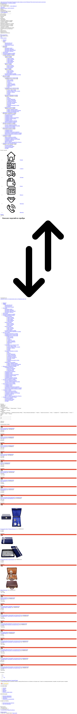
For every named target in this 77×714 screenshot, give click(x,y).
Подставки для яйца (11, 103)
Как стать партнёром (7, 703)
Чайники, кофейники (11, 84)
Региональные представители (8, 702)
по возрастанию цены (12, 298)
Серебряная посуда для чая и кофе (11, 77)
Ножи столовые (10, 70)
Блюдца (8, 81)
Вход (6, 34)
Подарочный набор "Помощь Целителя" (8, 528)
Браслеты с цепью (10, 369)
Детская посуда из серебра (10, 126)
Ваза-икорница (3, 489)
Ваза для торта (3, 437)
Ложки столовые (10, 58)
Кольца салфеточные (11, 99)
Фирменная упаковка (9, 147)
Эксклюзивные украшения (10, 114)
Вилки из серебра (8, 63)
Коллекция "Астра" (8, 48)
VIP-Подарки (5, 52)
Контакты (4, 690)
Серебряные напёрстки (9, 140)
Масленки (9, 104)
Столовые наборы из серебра (10, 73)
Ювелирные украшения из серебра (9, 112)
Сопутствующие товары (9, 146)
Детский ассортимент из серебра (9, 122)
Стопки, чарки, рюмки (11, 345)
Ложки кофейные (10, 61)
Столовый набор (3, 633)
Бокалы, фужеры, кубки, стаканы (13, 91)
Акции (4, 40)
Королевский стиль (8, 42)
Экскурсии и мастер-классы (3, 8)
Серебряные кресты (9, 129)
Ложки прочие (10, 62)
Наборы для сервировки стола (13, 111)
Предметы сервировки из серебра (11, 95)
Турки (8, 86)
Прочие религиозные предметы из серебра (13, 388)
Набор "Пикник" (3, 598)
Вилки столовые (10, 65)
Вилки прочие (10, 67)
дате (25, 298)
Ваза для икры (3, 481)
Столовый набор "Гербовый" (6, 607)
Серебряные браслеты (9, 367)
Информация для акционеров (8, 699)
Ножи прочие (9, 72)
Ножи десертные (10, 71)
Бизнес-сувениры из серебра (10, 137)
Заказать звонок (3, 37)
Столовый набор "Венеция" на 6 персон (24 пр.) (9, 624)
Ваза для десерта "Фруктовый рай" (7, 498)
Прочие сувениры (8, 141)
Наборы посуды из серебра (10, 107)
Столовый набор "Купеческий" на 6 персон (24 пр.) (10, 641)
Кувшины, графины (11, 92)
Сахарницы (9, 82)
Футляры (6, 148)
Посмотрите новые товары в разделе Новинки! (21, 1)
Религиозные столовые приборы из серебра (13, 132)
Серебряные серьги (8, 116)
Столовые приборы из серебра (9, 54)
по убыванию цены (20, 298)
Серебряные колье (8, 119)
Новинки (4, 39)
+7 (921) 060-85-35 (13, 6)
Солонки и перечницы (11, 100)
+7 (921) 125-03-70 (10, 8)
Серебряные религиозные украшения (12, 131)
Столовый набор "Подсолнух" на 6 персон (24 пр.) (10, 650)
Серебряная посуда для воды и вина (12, 87)
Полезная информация (7, 695)
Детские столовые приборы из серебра (12, 125)
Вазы (8, 97)
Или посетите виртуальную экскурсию (38, 1)
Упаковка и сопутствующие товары (10, 143)
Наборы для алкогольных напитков (14, 110)
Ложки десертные (10, 59)
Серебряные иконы (8, 130)
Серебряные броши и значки (10, 118)
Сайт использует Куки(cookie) (6, 1)
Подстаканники (10, 80)
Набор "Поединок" (4, 590)
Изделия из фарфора (9, 145)
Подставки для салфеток (12, 102)
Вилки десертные (10, 66)
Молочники (9, 85)
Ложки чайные (10, 60)
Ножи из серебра (8, 68)
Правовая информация (7, 696)
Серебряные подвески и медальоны (12, 117)
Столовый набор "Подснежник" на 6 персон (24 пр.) (10, 667)
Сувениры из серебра (7, 389)
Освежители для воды (11, 101)
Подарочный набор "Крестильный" (7, 559)
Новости (4, 691)
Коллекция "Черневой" (9, 49)
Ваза (1, 463)
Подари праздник (8, 43)
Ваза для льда (3, 455)
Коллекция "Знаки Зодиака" (10, 50)
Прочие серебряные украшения (11, 121)
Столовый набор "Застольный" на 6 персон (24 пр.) (10, 659)
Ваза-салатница (3, 429)
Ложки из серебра (8, 56)
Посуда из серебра (6, 75)
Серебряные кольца (8, 115)
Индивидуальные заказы (7, 692)
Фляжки (8, 94)
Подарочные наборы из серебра (9, 53)
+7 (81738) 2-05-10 (3, 709)
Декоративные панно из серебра (11, 138)
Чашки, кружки (10, 79)
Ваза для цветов (3, 472)
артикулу (6, 298)
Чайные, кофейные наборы (12, 109)
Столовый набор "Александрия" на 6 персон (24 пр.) (10, 616)
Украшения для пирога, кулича (13, 105)
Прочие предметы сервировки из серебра (13, 74)
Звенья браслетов (10, 370)
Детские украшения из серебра (11, 124)
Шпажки (9, 106)
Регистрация (2, 34)
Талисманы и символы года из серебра (12, 139)
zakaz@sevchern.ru (11, 709)
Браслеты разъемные (11, 368)
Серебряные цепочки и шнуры (11, 120)
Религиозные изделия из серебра (9, 127)
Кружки (8, 93)
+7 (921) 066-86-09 (3, 12)
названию (2, 298)
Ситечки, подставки (11, 83)
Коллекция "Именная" (9, 51)
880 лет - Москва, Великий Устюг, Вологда (13, 142)
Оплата (4, 689)
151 (4, 677)
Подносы (9, 98)
